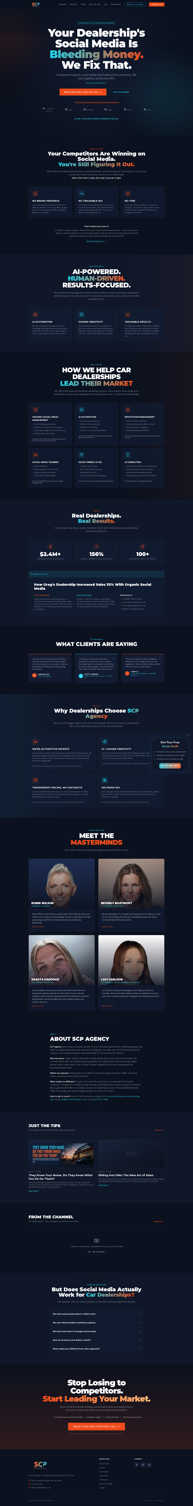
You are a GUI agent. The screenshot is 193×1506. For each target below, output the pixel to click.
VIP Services (116, 4)
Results (73, 4)
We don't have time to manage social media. (74, 1331)
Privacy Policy (147, 1501)
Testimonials (103, 1476)
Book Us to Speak (135, 4)
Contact (102, 1488)
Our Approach (104, 1464)
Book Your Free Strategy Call (81, 92)
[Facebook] (136, 1465)
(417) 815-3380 (101, 1099)
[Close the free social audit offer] (188, 735)
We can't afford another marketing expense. (74, 1323)
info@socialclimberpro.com (73, 1099)
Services (63, 4)
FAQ (105, 4)
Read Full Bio (37, 927)
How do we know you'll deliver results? (72, 1340)
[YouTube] (149, 1465)
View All (158, 1130)
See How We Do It (95, 241)
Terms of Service (159, 1501)
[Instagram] (143, 1465)
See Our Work (121, 92)
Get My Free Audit (170, 766)
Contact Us (156, 4)
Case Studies (103, 1472)
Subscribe (157, 1221)
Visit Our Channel (98, 1252)
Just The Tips (95, 4)
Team (83, 4)
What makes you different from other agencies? (76, 1349)
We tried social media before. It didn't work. (74, 1314)
